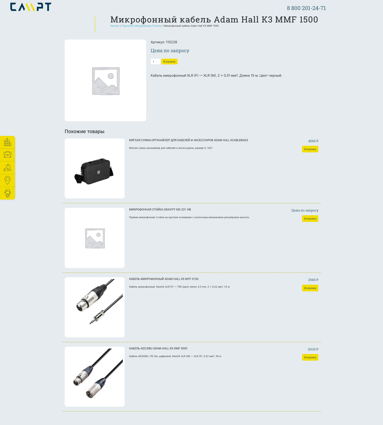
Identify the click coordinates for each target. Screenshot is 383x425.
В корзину (169, 61)
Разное (157, 25)
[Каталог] (7, 167)
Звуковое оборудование (136, 25)
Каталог (115, 25)
